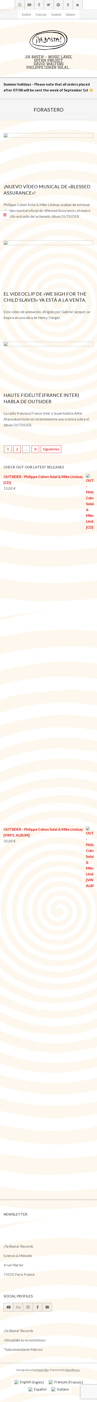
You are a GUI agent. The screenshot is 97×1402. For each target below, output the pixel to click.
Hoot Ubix (42, 1370)
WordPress (72, 1370)
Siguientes (51, 449)
